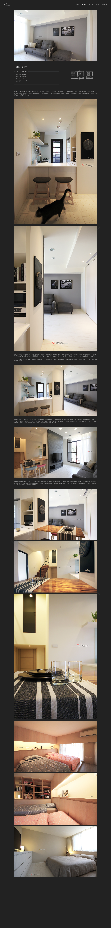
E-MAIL (17, 907)
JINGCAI (29, 910)
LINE (13, 907)
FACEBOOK (7, 907)
